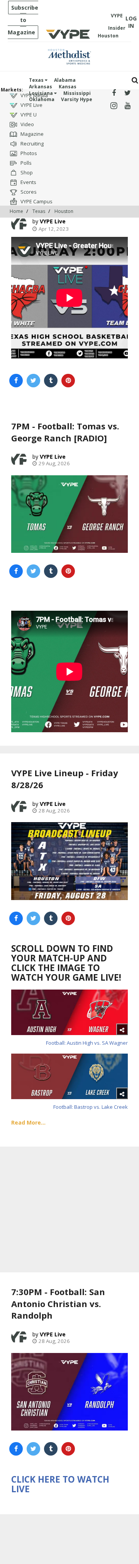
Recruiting (31, 143)
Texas (37, 80)
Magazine (31, 133)
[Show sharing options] (122, 1029)
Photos (28, 153)
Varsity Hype (76, 99)
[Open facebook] (113, 93)
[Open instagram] (113, 106)
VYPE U (28, 114)
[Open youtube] (127, 106)
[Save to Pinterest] (68, 380)
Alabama (65, 80)
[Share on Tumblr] (51, 380)
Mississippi (77, 93)
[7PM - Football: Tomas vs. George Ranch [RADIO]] (69, 514)
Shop (26, 172)
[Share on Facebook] (16, 380)
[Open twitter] (127, 93)
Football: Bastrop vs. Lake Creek (90, 1106)
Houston (63, 211)
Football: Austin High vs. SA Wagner (87, 1042)
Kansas (67, 86)
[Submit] (135, 80)
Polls (25, 162)
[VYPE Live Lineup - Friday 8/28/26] (69, 861)
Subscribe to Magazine (23, 20)
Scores (28, 191)
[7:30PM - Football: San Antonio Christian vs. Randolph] (69, 1392)
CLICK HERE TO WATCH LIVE (60, 1484)
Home (16, 211)
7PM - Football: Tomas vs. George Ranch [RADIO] (65, 432)
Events (27, 182)
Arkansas (40, 86)
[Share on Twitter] (33, 380)
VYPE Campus (36, 201)
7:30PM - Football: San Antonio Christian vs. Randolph (58, 1303)
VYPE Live (30, 104)
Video (26, 124)
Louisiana (41, 93)
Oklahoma (41, 99)
